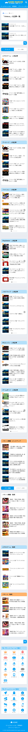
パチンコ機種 (20, 49)
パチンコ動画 (8, 488)
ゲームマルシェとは (5, 6)
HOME (15, 722)
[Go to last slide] (3, 210)
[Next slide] (24, 210)
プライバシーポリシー (14, 727)
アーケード (7, 49)
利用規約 (14, 6)
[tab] (10, 431)
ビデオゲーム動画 (20, 488)
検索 (25, 43)
